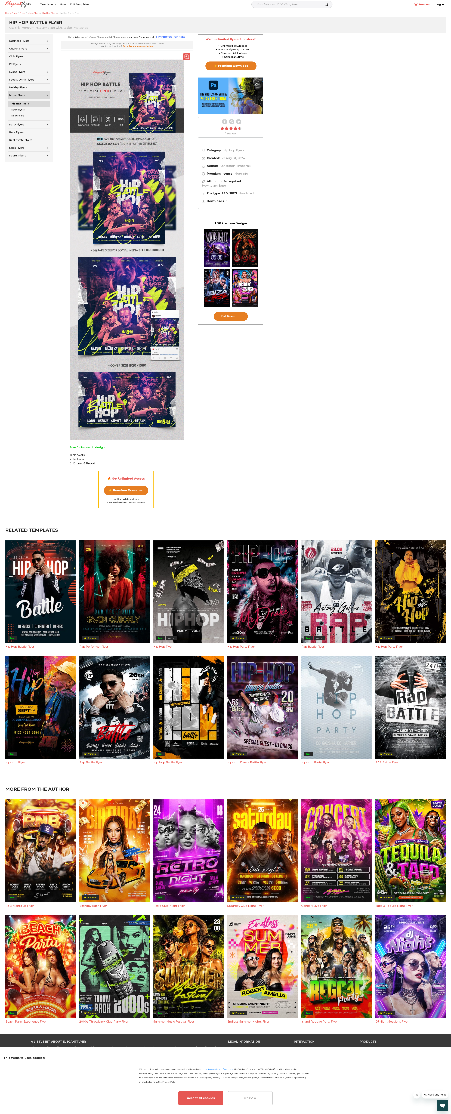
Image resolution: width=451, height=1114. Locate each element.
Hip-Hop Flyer (15, 762)
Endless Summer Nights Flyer (248, 1021)
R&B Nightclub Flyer (19, 906)
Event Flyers (17, 71)
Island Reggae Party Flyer (319, 1021)
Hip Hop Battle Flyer (19, 646)
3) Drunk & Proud (82, 463)
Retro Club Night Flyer (169, 906)
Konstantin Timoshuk (235, 166)
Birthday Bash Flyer (93, 906)
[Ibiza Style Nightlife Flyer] (217, 288)
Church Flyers (18, 48)
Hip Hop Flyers (233, 150)
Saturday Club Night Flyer (245, 906)
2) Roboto (77, 459)
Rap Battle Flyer (312, 646)
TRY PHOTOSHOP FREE (170, 36)
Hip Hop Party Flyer (241, 646)
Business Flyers (19, 40)
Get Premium (230, 316)
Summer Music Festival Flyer (173, 1021)
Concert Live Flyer (314, 906)
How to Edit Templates (74, 4)
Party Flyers (16, 124)
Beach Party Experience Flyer (26, 1021)
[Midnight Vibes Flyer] (217, 248)
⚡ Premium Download (126, 490)
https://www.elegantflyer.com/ (217, 1069)
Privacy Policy (169, 1082)
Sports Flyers (17, 155)
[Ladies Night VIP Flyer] (245, 288)
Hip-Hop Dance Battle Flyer (246, 762)
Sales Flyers (16, 147)
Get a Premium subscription (138, 46)
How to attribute (214, 185)
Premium (424, 4)
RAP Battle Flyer (387, 762)
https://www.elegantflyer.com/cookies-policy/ (236, 1077)
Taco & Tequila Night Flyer (394, 906)
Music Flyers (17, 95)
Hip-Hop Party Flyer (315, 762)
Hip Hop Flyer (163, 646)
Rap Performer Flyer (93, 646)
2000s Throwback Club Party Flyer (103, 1021)
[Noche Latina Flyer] (245, 248)
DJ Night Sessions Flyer (392, 1021)
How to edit (247, 193)
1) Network (77, 455)
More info (241, 173)
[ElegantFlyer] (18, 4)
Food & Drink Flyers (21, 79)
